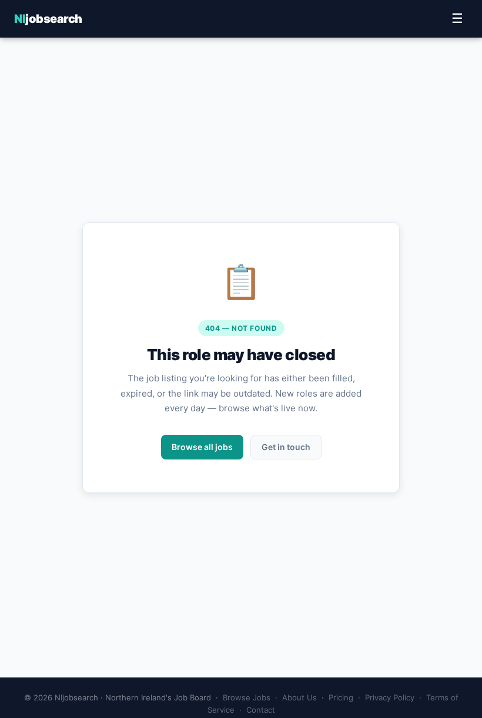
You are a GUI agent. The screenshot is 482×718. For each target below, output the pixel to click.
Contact (260, 709)
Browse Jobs (246, 697)
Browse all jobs (202, 447)
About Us (299, 697)
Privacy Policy (389, 697)
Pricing (341, 697)
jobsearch (48, 19)
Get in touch (286, 447)
